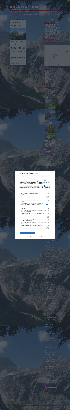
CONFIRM (28, 233)
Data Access (35, 236)
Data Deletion (29, 236)
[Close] (53, 173)
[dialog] (35, 205)
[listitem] (35, 191)
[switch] (47, 193)
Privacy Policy (41, 236)
